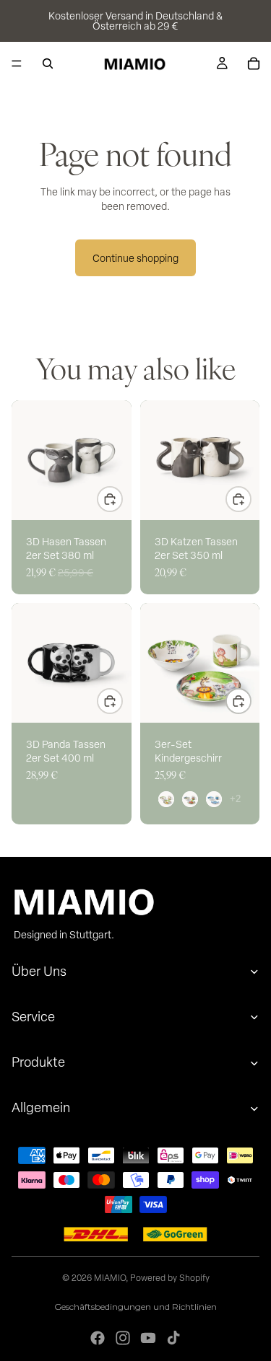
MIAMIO (110, 1277)
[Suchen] (48, 63)
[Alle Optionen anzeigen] (235, 798)
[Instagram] (123, 1338)
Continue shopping (135, 258)
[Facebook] (97, 1338)
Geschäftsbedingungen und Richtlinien (135, 1306)
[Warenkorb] (254, 63)
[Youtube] (148, 1338)
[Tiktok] (173, 1338)
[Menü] (16, 63)
